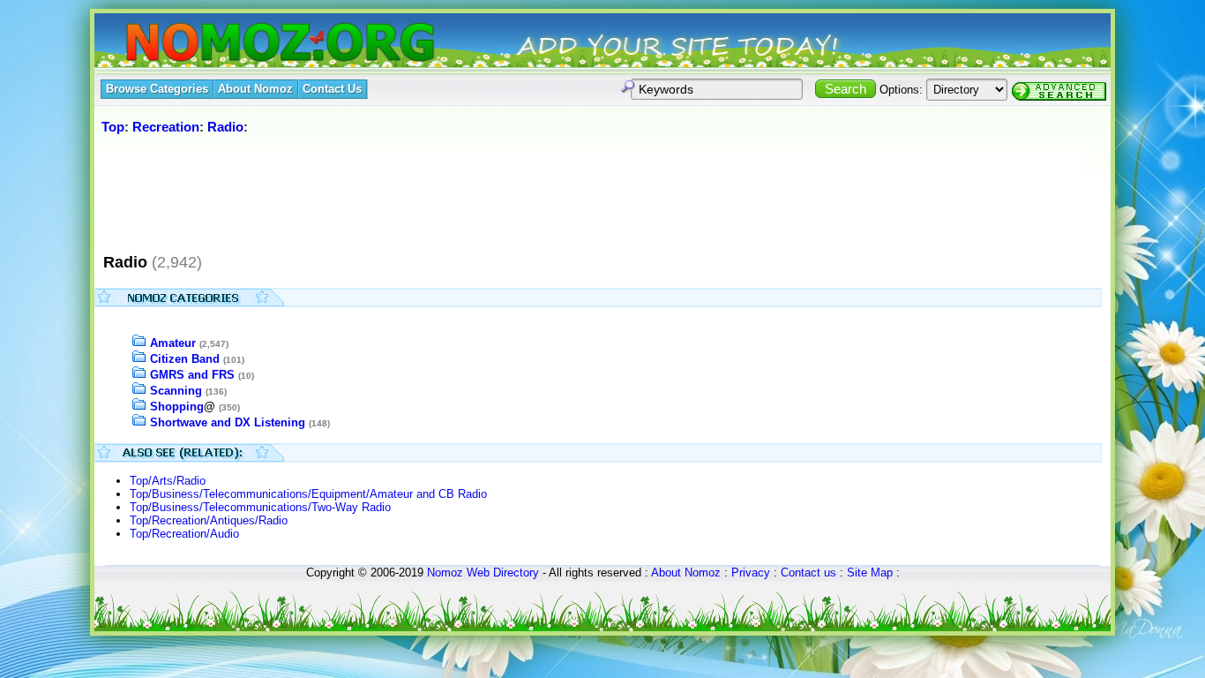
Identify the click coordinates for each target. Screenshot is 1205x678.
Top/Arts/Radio (168, 480)
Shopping (177, 406)
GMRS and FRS (192, 374)
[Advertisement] (420, 193)
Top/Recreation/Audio (184, 533)
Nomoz (445, 572)
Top (112, 126)
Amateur (173, 343)
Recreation (165, 126)
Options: (901, 89)
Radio (225, 126)
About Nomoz (686, 572)
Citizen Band (185, 358)
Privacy (750, 572)
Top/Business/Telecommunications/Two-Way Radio (260, 507)
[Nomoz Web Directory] (248, 43)
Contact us (808, 572)
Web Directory (503, 572)
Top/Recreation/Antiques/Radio (209, 520)
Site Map (870, 572)
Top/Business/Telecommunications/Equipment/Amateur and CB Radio (308, 494)
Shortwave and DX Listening (227, 422)
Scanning (176, 390)
